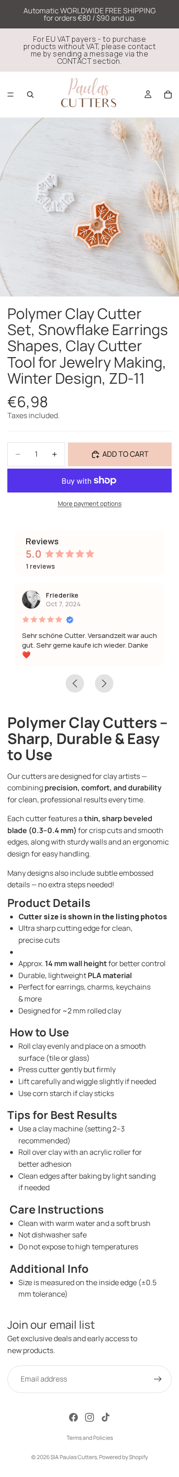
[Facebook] (73, 1417)
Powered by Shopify (123, 1457)
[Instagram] (89, 1417)
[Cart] (168, 94)
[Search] (30, 94)
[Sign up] (158, 1379)
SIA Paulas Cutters (73, 1457)
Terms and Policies (90, 1438)
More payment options (90, 503)
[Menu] (10, 94)
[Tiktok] (105, 1417)
